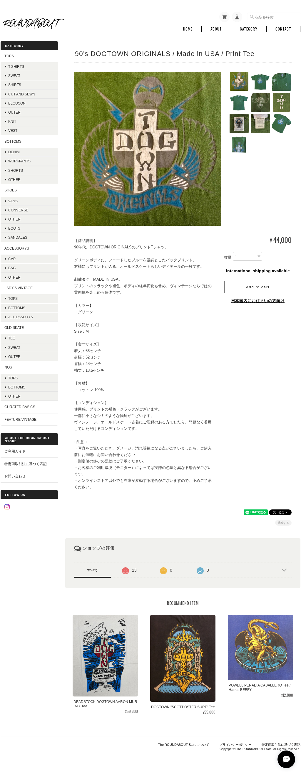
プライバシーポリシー (235, 744)
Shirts (14, 85)
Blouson (17, 103)
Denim (14, 152)
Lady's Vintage (18, 288)
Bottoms (16, 308)
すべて (92, 570)
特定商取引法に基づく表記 (25, 464)
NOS (8, 367)
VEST (12, 130)
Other (14, 179)
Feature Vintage (20, 419)
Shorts (15, 170)
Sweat (14, 76)
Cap (12, 259)
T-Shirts (16, 66)
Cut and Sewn (21, 94)
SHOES (10, 190)
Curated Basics (19, 407)
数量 (228, 257)
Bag (12, 268)
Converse (18, 210)
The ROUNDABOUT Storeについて (183, 744)
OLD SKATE (14, 327)
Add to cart (258, 286)
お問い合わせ (15, 476)
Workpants (19, 161)
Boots (14, 228)
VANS (13, 201)
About (216, 29)
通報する (283, 522)
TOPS (9, 56)
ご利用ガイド (15, 451)
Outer (14, 112)
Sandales (17, 237)
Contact (283, 29)
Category (248, 29)
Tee (11, 338)
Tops (13, 298)
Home (188, 29)
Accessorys (16, 248)
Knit (12, 121)
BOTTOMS (12, 141)
